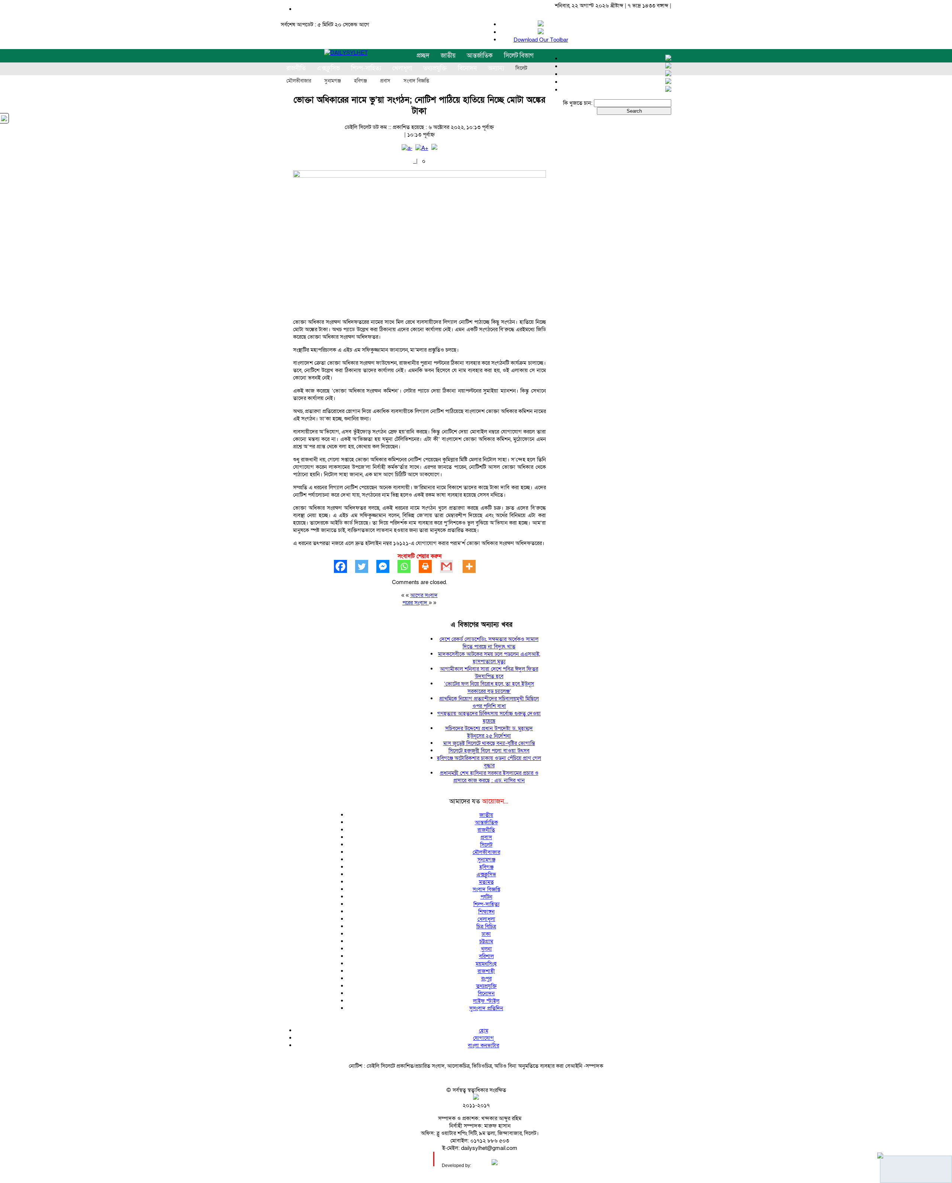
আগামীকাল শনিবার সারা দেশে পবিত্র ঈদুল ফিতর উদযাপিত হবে (489, 672)
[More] (473, 566)
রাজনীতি (486, 830)
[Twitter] (365, 566)
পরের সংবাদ (415, 602)
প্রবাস (385, 81)
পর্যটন (486, 896)
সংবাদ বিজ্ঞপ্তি (416, 81)
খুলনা (486, 948)
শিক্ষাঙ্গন (486, 911)
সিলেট (521, 68)
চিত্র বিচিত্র (486, 926)
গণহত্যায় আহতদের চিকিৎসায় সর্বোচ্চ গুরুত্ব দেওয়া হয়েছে (489, 717)
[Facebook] (344, 566)
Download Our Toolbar (541, 39)
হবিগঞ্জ (360, 81)
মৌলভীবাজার (298, 81)
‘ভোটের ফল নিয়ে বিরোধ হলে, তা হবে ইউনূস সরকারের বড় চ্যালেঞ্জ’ (489, 687)
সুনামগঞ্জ (332, 81)
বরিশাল (486, 956)
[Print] (429, 566)
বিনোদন (486, 993)
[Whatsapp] (408, 566)
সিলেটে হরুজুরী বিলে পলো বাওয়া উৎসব (489, 750)
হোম (483, 1030)
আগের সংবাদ (424, 595)
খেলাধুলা (486, 919)
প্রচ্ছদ (423, 55)
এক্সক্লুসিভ (486, 874)
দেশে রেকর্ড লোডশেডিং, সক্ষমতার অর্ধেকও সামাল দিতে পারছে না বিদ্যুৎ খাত (489, 642)
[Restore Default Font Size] (434, 148)
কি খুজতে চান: (577, 103)
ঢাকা (486, 934)
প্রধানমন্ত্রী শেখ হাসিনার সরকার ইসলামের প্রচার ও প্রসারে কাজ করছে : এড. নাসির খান (489, 776)
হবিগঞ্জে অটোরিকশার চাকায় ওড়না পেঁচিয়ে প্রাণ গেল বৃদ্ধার (489, 761)
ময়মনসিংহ (486, 963)
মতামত (486, 882)
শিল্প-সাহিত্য (486, 904)
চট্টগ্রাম (486, 941)
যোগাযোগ (483, 1038)
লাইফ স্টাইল (486, 1001)
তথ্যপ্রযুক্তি (486, 986)
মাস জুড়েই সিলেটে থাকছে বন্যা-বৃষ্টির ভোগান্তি (489, 743)
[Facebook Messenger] (387, 566)
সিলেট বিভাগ (519, 55)
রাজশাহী (486, 971)
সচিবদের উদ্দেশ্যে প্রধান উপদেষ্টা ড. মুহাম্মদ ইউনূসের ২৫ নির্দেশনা (489, 732)
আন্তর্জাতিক (480, 55)
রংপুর (486, 978)
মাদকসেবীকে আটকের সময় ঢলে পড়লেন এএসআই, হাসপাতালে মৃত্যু (489, 657)
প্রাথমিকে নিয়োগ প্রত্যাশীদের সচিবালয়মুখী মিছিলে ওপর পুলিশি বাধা (489, 702)
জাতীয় (448, 55)
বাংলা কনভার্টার (483, 1045)
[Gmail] (450, 566)
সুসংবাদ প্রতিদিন (486, 1008)
